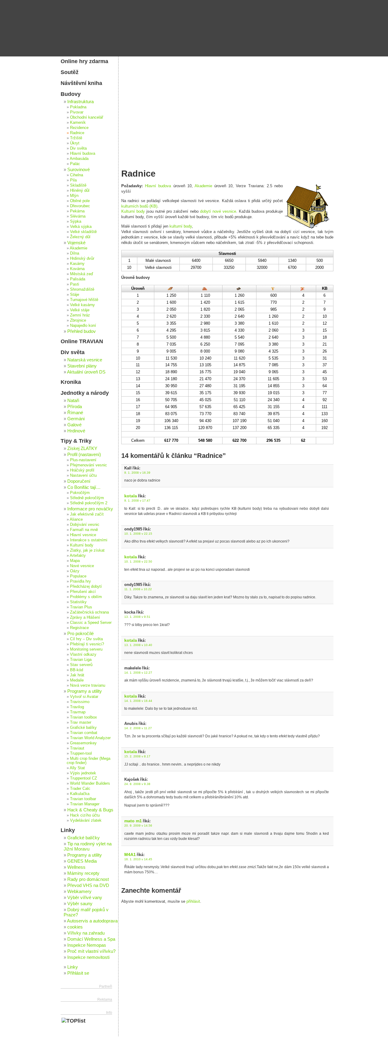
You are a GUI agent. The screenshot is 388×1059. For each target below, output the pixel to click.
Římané (75, 412)
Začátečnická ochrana (89, 612)
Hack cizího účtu (85, 815)
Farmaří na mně (84, 530)
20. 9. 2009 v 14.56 (138, 825)
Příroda (74, 406)
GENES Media (82, 861)
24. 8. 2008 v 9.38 (137, 784)
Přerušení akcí (83, 592)
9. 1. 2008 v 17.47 (137, 500)
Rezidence (79, 128)
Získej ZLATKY (82, 448)
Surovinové (78, 169)
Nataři (73, 400)
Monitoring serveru (86, 649)
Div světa (78, 148)
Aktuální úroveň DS (86, 371)
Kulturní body (133, 211)
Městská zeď (81, 274)
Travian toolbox (83, 717)
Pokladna (78, 107)
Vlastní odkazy (83, 654)
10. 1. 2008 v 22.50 (138, 561)
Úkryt (74, 143)
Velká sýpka (81, 227)
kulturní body (180, 226)
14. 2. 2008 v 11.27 (138, 728)
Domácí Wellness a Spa (91, 939)
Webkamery (79, 891)
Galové (74, 424)
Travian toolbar (83, 799)
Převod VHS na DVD (88, 885)
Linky (68, 830)
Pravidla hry (80, 581)
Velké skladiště (83, 232)
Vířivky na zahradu (86, 933)
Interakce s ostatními (88, 540)
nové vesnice (224, 211)
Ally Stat (77, 768)
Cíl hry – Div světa (86, 639)
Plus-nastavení (83, 460)
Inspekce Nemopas (86, 945)
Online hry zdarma (84, 61)
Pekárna (77, 211)
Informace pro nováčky (90, 508)
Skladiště (78, 185)
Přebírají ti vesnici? (87, 644)
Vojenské (76, 242)
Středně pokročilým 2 (88, 503)
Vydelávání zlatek (86, 820)
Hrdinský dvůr (82, 258)
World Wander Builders (90, 783)
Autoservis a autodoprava (92, 920)
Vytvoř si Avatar (84, 697)
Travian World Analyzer (90, 738)
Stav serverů (81, 665)
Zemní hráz (80, 315)
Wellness (76, 867)
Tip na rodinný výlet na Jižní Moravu (88, 846)
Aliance (76, 519)
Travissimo (79, 702)
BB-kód (76, 670)
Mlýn (74, 196)
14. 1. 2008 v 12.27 (138, 672)
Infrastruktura (80, 101)
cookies (75, 926)
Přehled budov (81, 331)
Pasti (74, 284)
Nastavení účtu (83, 475)
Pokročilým (80, 493)
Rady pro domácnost (88, 879)
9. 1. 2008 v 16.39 (137, 472)
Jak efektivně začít (87, 514)
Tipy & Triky (76, 441)
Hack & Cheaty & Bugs (90, 809)
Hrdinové (76, 430)
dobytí (205, 211)
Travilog (77, 707)
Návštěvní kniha (81, 83)
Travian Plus (81, 607)
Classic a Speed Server (91, 623)
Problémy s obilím (86, 597)
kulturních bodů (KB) (139, 206)
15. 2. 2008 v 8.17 (137, 756)
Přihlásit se (78, 973)
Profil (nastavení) (84, 454)
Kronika (71, 382)
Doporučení (78, 481)
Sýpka (75, 221)
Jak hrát (77, 675)
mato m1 (133, 820)
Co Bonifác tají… (84, 487)
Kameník (78, 122)
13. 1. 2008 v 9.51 (137, 616)
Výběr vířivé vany (84, 897)
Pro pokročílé (80, 633)
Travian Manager (84, 804)
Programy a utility (84, 691)
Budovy (71, 94)
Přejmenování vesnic (88, 465)
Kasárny (77, 264)
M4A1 (130, 854)
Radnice (77, 133)
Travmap (77, 712)
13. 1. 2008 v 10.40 (138, 645)
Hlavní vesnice (83, 535)
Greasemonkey (83, 743)
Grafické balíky (83, 728)
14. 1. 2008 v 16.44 (138, 700)
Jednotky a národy (85, 393)
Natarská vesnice (84, 359)
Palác (75, 164)
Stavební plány (82, 365)
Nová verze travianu (87, 685)
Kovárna (77, 269)
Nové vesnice (82, 566)
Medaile (77, 680)
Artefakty (78, 555)
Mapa (75, 561)
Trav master (80, 722)
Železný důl (80, 237)
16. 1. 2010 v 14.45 (138, 859)
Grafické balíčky (83, 837)
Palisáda (77, 279)
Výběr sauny (79, 903)
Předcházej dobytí (86, 586)
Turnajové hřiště (84, 300)
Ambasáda (79, 159)
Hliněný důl (79, 190)
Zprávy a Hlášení (85, 617)
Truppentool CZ (83, 778)
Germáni (76, 418)
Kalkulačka (79, 794)
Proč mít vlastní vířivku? (91, 951)
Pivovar (76, 112)
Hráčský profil (82, 470)
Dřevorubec (80, 206)
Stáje (74, 295)
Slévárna (77, 216)
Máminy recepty (83, 873)
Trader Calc (80, 789)
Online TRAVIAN (82, 341)
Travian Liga (81, 660)
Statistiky (78, 602)
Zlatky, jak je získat (87, 550)
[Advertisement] (227, 101)
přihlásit (193, 901)
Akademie (203, 186)
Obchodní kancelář (86, 117)
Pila (73, 180)
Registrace (79, 628)
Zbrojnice (78, 320)
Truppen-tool (81, 753)
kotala (130, 495)
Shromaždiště (82, 289)
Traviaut (77, 748)
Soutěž (70, 72)
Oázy (74, 571)
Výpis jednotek (83, 773)
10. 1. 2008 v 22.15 (138, 533)
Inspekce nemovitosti (88, 957)
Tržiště (76, 138)
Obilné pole (80, 201)
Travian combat (83, 733)
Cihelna (76, 175)
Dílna (74, 253)
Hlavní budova (158, 186)
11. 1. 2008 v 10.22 (138, 589)
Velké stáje (79, 310)
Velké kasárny (82, 305)
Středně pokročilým (87, 498)
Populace (78, 576)
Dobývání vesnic (84, 525)
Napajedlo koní (83, 325)
